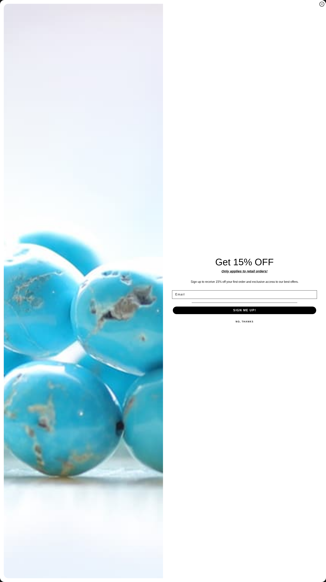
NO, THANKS (245, 321)
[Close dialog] (322, 4)
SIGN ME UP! (244, 310)
